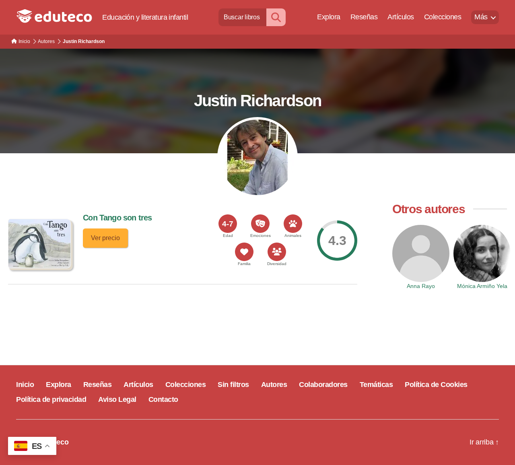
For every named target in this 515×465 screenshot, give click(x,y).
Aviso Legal (117, 399)
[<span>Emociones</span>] (260, 223)
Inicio (25, 385)
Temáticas (376, 385)
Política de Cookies (436, 385)
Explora (328, 17)
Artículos (400, 17)
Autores (274, 385)
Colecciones (442, 17)
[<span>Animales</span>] (293, 223)
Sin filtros (233, 385)
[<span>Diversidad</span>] (277, 252)
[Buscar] (276, 17)
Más (481, 17)
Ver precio (105, 238)
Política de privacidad (51, 399)
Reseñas (364, 17)
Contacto (163, 399)
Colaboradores (323, 385)
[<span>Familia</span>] (244, 252)
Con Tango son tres (117, 217)
